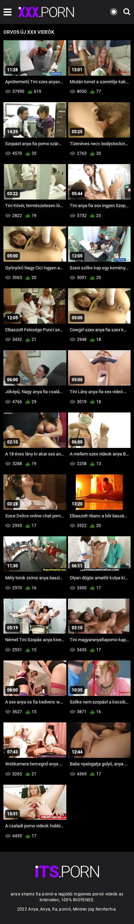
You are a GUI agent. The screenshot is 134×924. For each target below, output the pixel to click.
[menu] (7, 12)
